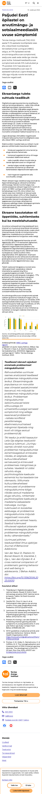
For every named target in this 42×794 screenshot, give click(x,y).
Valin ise (14, 785)
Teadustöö (6, 749)
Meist (4, 760)
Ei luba (28, 785)
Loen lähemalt (21, 695)
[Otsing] (34, 3)
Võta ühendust (10, 707)
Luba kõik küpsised (21, 791)
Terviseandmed (8, 753)
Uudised (5, 742)
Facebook (4, 725)
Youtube (11, 725)
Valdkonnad (7, 746)
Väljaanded (6, 757)
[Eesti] (27, 3)
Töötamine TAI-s (21, 701)
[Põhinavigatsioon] (38, 3)
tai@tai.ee (9, 716)
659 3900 (9, 712)
